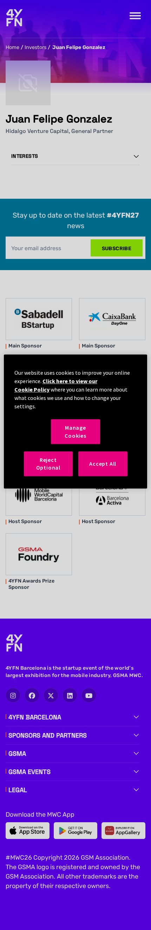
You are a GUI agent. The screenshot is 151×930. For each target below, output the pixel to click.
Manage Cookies (75, 431)
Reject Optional (48, 463)
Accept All (102, 463)
